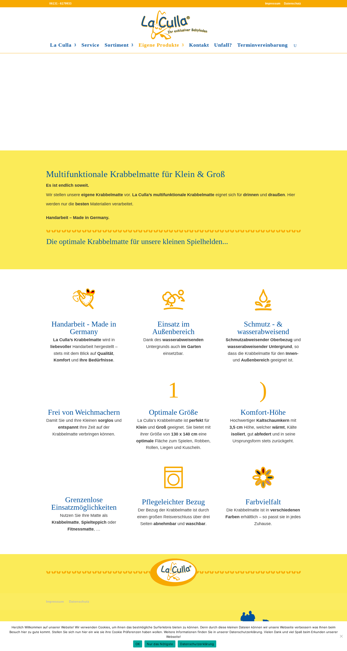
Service (90, 45)
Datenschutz (292, 3)
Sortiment (117, 45)
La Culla (61, 45)
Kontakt (199, 45)
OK (137, 644)
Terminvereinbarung (262, 45)
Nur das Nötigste (160, 644)
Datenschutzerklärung (197, 644)
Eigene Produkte (159, 45)
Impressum (272, 3)
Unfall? (223, 45)
